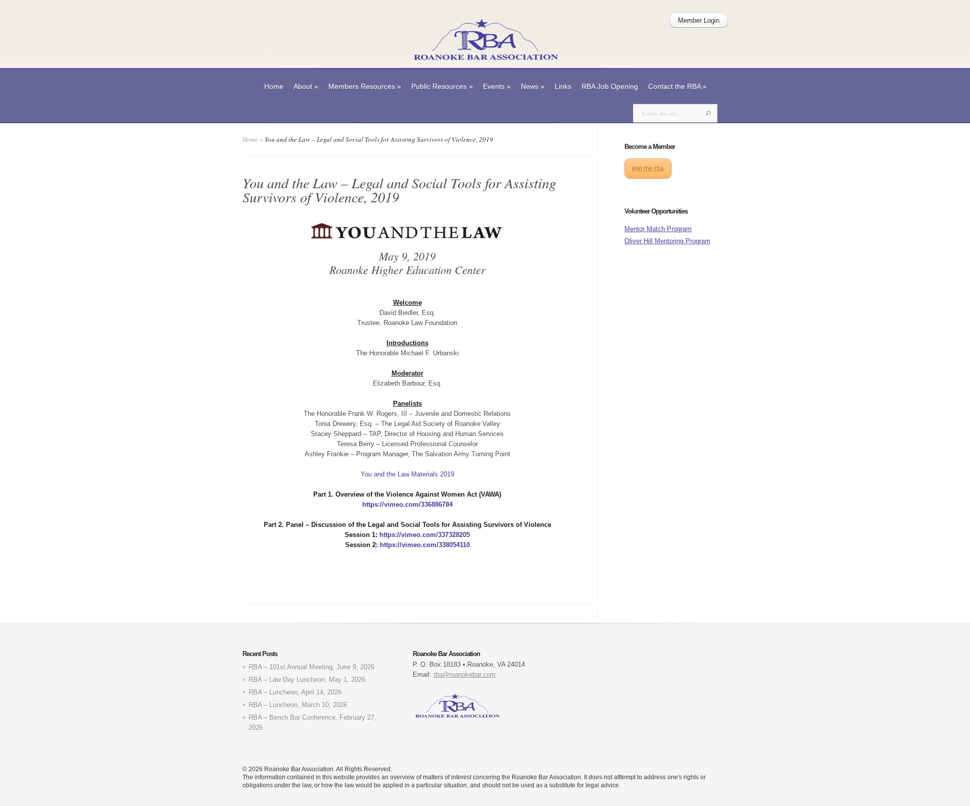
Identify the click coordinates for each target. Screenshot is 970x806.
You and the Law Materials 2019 (407, 474)
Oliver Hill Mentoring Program (667, 241)
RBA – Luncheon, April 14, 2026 (295, 692)
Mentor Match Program (658, 229)
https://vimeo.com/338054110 (425, 545)
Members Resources (364, 86)
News (533, 86)
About (306, 86)
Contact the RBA (677, 86)
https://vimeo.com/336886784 (407, 504)
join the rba (648, 168)
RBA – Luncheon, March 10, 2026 (298, 705)
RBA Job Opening (609, 86)
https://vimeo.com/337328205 (424, 535)
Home (273, 86)
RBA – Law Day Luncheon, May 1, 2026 (307, 679)
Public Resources (442, 86)
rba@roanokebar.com (464, 674)
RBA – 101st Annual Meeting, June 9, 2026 (311, 667)
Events (497, 86)
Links (563, 86)
